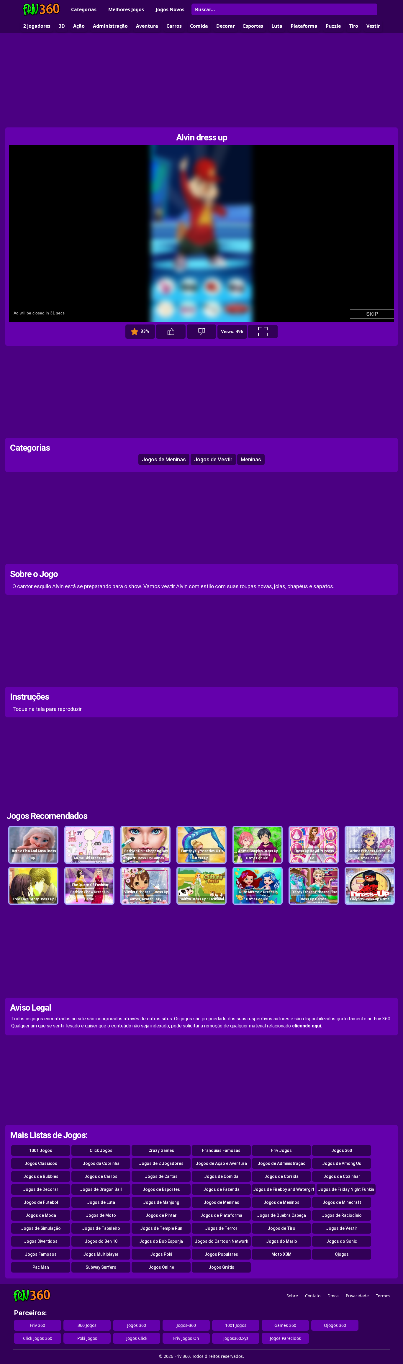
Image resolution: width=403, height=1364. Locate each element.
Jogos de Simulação (41, 1228)
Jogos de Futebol (41, 1202)
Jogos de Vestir (213, 459)
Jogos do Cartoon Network (221, 1241)
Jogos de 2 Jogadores (161, 1163)
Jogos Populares (221, 1254)
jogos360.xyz (235, 1338)
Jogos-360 (186, 1325)
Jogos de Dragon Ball (101, 1189)
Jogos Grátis (221, 1267)
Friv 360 (37, 1325)
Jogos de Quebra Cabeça (281, 1215)
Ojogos (342, 1254)
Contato (312, 1296)
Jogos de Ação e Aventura (221, 1163)
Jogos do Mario (281, 1241)
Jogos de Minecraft (341, 1202)
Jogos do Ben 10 (101, 1241)
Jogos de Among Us (341, 1163)
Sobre (292, 1296)
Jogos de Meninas (164, 459)
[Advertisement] (201, 80)
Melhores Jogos (126, 9)
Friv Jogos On (186, 1338)
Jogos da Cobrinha (101, 1163)
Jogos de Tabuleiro (101, 1228)
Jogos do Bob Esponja (161, 1241)
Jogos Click (136, 1338)
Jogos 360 (341, 1150)
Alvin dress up (201, 137)
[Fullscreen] (263, 331)
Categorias (83, 9)
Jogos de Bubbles (40, 1176)
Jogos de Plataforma (221, 1215)
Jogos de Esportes (161, 1189)
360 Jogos (87, 1325)
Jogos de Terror (221, 1228)
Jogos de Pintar (161, 1215)
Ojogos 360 (335, 1325)
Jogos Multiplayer (101, 1254)
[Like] (171, 331)
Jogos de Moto (101, 1215)
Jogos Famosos (41, 1254)
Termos (383, 1296)
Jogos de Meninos (281, 1202)
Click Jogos (101, 1150)
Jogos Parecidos (285, 1338)
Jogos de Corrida (281, 1176)
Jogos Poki (161, 1254)
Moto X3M (281, 1254)
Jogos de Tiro (281, 1228)
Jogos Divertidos (41, 1241)
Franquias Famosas (221, 1150)
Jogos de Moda (40, 1215)
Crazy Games (161, 1150)
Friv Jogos (281, 1150)
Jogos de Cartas (161, 1176)
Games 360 (285, 1325)
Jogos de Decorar (40, 1189)
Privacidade (357, 1296)
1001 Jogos (40, 1150)
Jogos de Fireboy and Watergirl (283, 1189)
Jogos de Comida (221, 1176)
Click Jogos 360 (37, 1338)
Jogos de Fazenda (221, 1189)
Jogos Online (161, 1267)
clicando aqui (306, 1026)
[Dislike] (201, 331)
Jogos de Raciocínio (342, 1215)
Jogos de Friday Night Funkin (346, 1189)
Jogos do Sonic (341, 1241)
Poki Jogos (87, 1338)
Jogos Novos (170, 9)
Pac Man (40, 1267)
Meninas (251, 459)
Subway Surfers (101, 1267)
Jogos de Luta (101, 1202)
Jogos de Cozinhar (341, 1176)
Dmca (333, 1296)
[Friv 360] (41, 9)
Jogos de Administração (282, 1163)
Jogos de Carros (100, 1176)
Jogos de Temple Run (161, 1228)
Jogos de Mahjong (161, 1202)
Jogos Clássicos (40, 1163)
